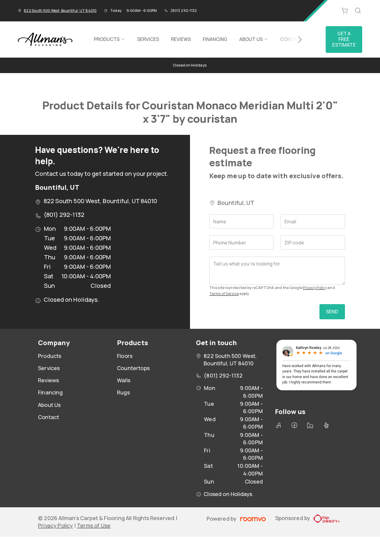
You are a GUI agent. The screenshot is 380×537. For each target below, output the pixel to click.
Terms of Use (93, 525)
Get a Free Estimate (343, 39)
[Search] (358, 11)
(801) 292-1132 (183, 10)
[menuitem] (109, 39)
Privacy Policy (315, 287)
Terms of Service (224, 293)
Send (332, 311)
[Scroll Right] (297, 39)
